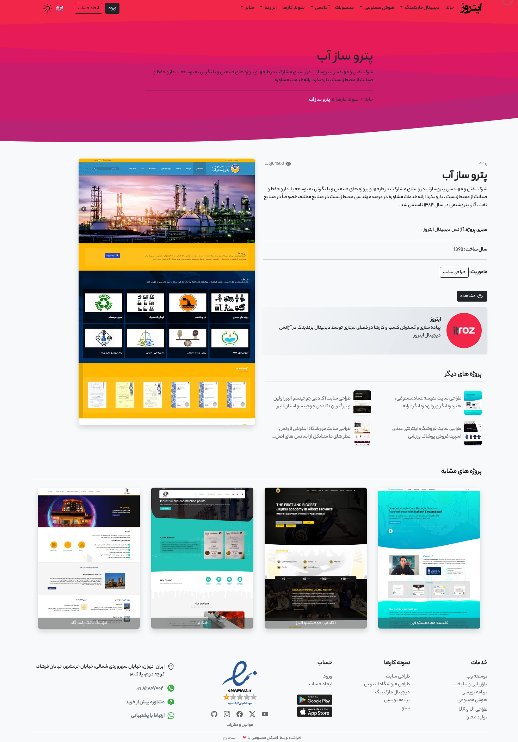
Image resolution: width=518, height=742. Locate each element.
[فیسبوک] (239, 714)
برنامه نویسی (474, 692)
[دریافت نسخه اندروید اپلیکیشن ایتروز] (314, 699)
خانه (449, 8)
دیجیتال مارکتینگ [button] (422, 8)
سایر (249, 8)
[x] (252, 714)
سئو (406, 708)
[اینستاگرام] (226, 714)
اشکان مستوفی (264, 738)
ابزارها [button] (270, 8)
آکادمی (321, 8)
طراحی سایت (454, 272)
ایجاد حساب (88, 8)
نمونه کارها (293, 8)
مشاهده (468, 296)
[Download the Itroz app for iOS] (314, 711)
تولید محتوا (476, 717)
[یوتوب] (264, 714)
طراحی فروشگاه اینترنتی (387, 684)
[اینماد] (240, 684)
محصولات (344, 8)
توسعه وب (477, 677)
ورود (112, 8)
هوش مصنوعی (379, 8)
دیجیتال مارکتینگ (392, 692)
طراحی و (472, 710)
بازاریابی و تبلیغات (469, 684)
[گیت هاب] (214, 714)
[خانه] (471, 7)
